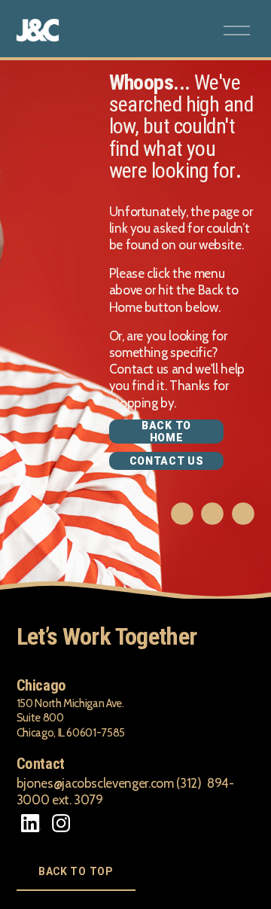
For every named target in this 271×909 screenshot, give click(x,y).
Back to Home (166, 431)
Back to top (76, 871)
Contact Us (166, 461)
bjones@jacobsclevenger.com (95, 783)
